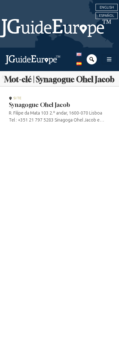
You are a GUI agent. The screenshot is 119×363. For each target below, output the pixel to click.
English (107, 7)
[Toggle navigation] (109, 59)
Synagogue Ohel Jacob (39, 104)
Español (106, 15)
